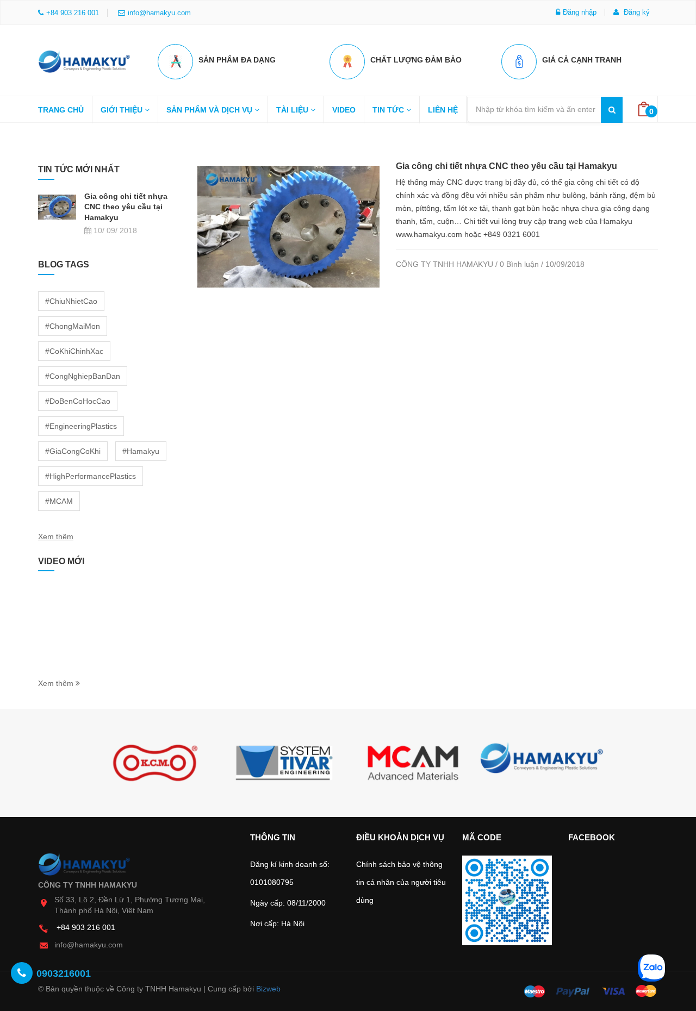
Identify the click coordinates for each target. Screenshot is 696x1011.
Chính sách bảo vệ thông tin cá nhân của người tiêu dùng (401, 882)
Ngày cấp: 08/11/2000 (288, 902)
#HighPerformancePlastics (90, 476)
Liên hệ (443, 109)
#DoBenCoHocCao (77, 401)
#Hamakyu (140, 451)
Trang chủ (61, 109)
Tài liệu (293, 109)
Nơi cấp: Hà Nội (277, 923)
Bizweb (268, 988)
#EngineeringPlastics (81, 426)
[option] (155, 762)
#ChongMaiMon (72, 326)
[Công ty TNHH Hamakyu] (84, 58)
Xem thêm (55, 536)
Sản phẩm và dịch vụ (210, 109)
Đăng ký (636, 12)
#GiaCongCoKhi (73, 451)
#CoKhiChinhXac (74, 351)
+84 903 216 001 (86, 927)
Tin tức (389, 109)
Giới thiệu (123, 109)
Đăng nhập (579, 12)
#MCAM (59, 501)
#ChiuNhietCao (71, 301)
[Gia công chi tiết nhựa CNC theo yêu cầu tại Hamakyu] (288, 226)
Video (344, 109)
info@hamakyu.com (159, 13)
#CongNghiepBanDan (82, 376)
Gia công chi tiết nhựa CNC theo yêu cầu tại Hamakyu (506, 166)
